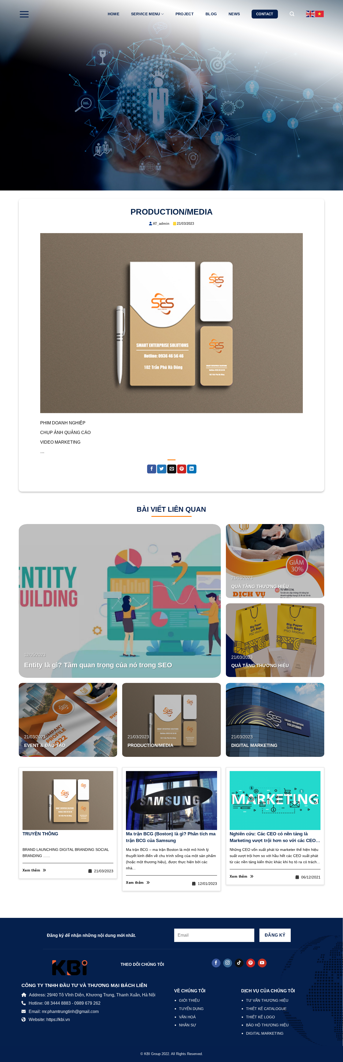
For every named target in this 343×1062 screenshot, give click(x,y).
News (234, 14)
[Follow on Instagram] (227, 963)
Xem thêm (32, 870)
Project (185, 14)
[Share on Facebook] (151, 469)
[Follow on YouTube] (262, 963)
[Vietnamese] (319, 14)
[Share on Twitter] (161, 469)
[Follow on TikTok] (239, 963)
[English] (310, 14)
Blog (211, 14)
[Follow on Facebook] (216, 963)
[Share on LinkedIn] (191, 469)
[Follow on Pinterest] (250, 963)
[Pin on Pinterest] (181, 469)
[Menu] (24, 14)
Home (113, 14)
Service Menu (145, 14)
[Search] (292, 14)
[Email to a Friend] (171, 469)
